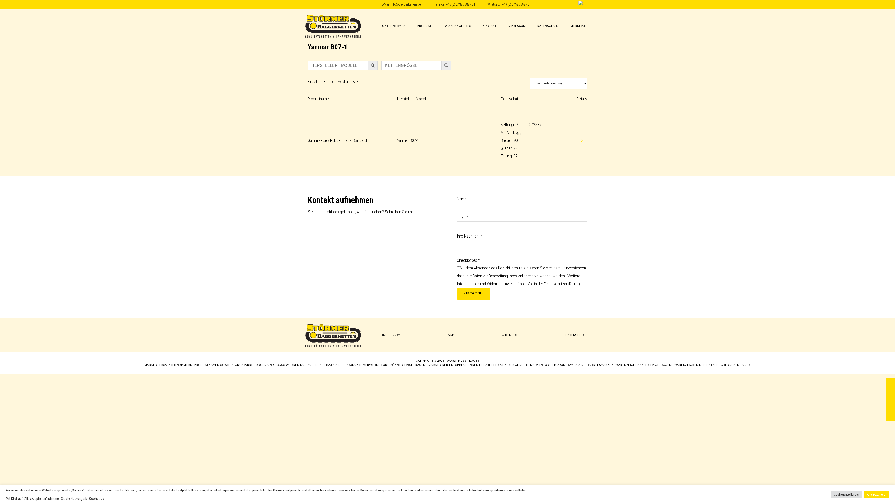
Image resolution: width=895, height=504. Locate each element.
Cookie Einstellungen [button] (846, 494)
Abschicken (473, 293)
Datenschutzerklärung (561, 283)
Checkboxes (468, 260)
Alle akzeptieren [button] (876, 494)
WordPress (457, 360)
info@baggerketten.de (406, 5)
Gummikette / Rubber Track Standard (337, 140)
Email (462, 217)
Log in (474, 360)
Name (463, 198)
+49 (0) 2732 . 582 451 (460, 5)
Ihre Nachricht (469, 236)
